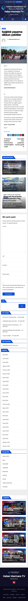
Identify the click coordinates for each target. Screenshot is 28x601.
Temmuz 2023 (6, 446)
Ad (4, 256)
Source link (7, 131)
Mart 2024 (5, 415)
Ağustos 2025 (6, 366)
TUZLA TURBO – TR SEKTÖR (11, 335)
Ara (3, 301)
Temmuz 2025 (6, 370)
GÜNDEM (3, 28)
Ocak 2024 (5, 423)
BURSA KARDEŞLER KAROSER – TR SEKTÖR (13, 557)
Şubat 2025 (6, 381)
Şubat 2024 (6, 419)
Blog (4, 460)
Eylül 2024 (5, 400)
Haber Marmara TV (14, 11)
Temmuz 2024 (6, 404)
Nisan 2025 (6, 377)
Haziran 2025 (6, 373)
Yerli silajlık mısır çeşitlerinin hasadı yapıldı (19, 141)
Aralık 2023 (6, 427)
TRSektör (5, 486)
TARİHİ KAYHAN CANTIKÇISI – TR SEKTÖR (10, 542)
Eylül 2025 (5, 362)
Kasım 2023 (6, 431)
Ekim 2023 (5, 434)
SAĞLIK (5, 475)
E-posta (5, 265)
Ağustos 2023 (6, 442)
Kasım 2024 (6, 392)
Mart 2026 (5, 354)
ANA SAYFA (6, 456)
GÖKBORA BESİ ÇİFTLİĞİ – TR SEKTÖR (14, 321)
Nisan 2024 (6, 411)
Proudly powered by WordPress (9, 589)
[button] (22, 19)
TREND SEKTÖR (7, 483)
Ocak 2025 (5, 385)
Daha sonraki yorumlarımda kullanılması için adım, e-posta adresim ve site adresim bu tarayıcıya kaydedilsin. (14, 287)
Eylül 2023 (5, 438)
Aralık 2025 (6, 358)
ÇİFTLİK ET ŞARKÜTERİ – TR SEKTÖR (13, 317)
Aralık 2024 (6, 389)
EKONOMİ (5, 464)
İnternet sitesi (6, 274)
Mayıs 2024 (6, 408)
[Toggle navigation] (13, 19)
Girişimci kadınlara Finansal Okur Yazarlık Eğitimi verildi (9, 142)
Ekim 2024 (5, 396)
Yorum (5, 226)
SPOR (4, 479)
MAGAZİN (5, 471)
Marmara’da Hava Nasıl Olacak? (13, 183)
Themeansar (13, 591)
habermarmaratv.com (14, 39)
